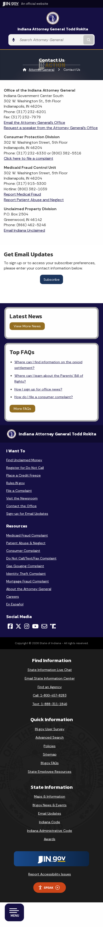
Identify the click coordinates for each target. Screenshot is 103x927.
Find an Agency (50, 687)
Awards (49, 839)
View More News (27, 326)
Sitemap (50, 754)
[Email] (44, 626)
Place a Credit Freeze (23, 475)
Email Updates (49, 813)
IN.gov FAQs (50, 763)
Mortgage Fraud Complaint (27, 581)
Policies (50, 746)
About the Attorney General (28, 589)
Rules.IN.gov (15, 483)
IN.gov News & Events (50, 805)
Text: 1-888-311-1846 (49, 704)
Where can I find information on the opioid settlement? (48, 365)
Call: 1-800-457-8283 (49, 695)
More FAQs (22, 408)
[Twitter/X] (18, 626)
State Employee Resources (49, 771)
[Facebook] (10, 626)
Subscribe (52, 279)
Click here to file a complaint (28, 158)
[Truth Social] (53, 626)
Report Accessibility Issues (49, 874)
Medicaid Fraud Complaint (27, 535)
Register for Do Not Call (25, 468)
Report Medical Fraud (22, 194)
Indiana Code (49, 822)
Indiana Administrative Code (49, 830)
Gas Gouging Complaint (25, 566)
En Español (14, 604)
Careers (12, 596)
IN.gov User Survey (49, 729)
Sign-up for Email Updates (27, 513)
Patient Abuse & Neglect (26, 543)
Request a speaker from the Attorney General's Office (51, 127)
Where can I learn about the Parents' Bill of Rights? (48, 378)
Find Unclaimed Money (24, 460)
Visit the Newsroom (22, 498)
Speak (48, 887)
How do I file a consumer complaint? (43, 397)
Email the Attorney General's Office (34, 122)
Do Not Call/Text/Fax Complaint (31, 558)
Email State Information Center (50, 678)
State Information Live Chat (50, 670)
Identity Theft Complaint (26, 573)
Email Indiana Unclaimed (24, 230)
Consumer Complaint (23, 551)
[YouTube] (35, 626)
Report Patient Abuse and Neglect (34, 199)
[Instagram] (26, 626)
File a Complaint (19, 490)
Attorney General (41, 70)
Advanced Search (49, 737)
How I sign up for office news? (38, 389)
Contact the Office (21, 506)
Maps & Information (49, 796)
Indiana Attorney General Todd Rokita (52, 29)
